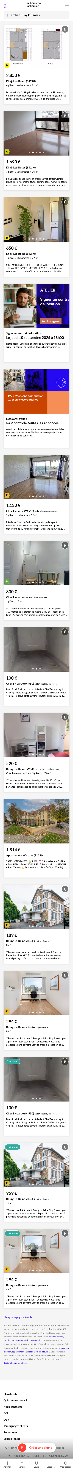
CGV (6, 1419)
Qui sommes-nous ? (15, 1400)
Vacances (51, 1466)
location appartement (14, 1340)
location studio (34, 1340)
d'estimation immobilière (15, 1363)
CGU (6, 1413)
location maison (56, 1336)
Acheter (7, 1466)
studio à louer (42, 1351)
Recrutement (11, 1432)
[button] (29, 65)
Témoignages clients (16, 1425)
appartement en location (23, 1351)
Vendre (22, 1466)
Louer (36, 1466)
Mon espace (65, 1466)
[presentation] (7, 47)
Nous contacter (13, 1406)
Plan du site (11, 1394)
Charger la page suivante (18, 1317)
